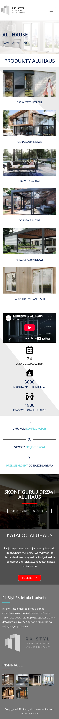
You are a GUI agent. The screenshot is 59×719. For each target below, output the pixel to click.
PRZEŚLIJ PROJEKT (17, 465)
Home (5, 43)
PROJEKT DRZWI (35, 447)
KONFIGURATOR (36, 428)
